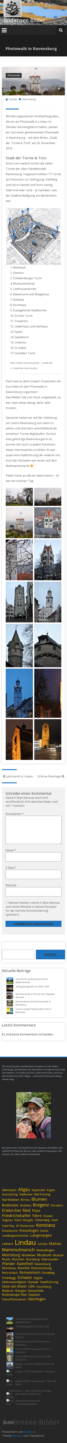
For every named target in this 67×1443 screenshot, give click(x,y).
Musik (6, 1259)
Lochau (42, 1244)
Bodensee (10, 1205)
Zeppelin (34, 1295)
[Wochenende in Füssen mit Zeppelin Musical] (9, 995)
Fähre (37, 1215)
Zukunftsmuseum (14, 1299)
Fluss (36, 1210)
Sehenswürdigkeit (14, 1282)
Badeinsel (26, 1194)
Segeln (38, 1278)
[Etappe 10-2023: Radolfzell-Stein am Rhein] (9, 1365)
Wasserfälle (36, 1291)
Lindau (25, 1242)
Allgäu (24, 1189)
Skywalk (33, 1282)
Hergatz (28, 1220)
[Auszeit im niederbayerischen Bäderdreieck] (9, 980)
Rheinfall (23, 1268)
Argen (51, 1190)
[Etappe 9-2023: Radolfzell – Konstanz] (9, 1373)
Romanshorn (30, 1272)
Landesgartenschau (15, 1235)
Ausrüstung (10, 1194)
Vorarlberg (43, 1287)
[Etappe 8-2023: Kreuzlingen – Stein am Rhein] (9, 1382)
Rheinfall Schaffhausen (28, 1394)
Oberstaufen (49, 1259)
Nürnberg (33, 1259)
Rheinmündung (41, 1268)
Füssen (48, 1216)
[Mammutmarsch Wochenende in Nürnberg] (9, 1003)
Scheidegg (9, 1278)
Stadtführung (49, 1282)
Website (11, 885)
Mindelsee (28, 1255)
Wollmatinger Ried (14, 1295)
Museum (44, 1254)
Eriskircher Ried (16, 1210)
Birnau (25, 1200)
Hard (17, 1220)
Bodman (25, 1205)
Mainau (55, 1243)
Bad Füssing (42, 1194)
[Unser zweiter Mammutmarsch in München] (9, 1010)
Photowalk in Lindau (33, 122)
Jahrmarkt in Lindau (19, 776)
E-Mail (11, 868)
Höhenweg (42, 1220)
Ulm (31, 1286)
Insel (54, 1220)
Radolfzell (25, 1263)
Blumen (39, 1199)
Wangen (20, 1291)
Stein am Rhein (14, 1286)
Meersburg (11, 1254)
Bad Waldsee (10, 1200)
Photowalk (14, 75)
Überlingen (37, 1299)
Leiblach (7, 1244)
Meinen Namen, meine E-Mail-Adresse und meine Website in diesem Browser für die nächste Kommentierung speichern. (33, 908)
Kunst (44, 1231)
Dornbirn (57, 1205)
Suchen (50, 954)
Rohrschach (10, 1273)
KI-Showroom (25, 1226)
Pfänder (8, 1263)
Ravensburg (29, 99)
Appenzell (38, 1190)
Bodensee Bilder (24, 20)
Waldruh (7, 1291)
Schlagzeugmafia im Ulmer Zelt (32, 986)
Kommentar (15, 814)
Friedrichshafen (16, 1215)
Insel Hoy (8, 1226)
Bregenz (41, 1205)
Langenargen (41, 1235)
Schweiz (24, 1277)
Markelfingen (45, 1250)
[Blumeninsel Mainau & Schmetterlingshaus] (9, 1402)
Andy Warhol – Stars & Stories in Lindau (30, 1390)
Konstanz (45, 1225)
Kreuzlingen (29, 1230)
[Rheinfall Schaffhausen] (9, 1395)
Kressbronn (10, 1231)
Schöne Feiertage (49, 776)
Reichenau (9, 1268)
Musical (58, 1255)
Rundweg (48, 1273)
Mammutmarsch (18, 1249)
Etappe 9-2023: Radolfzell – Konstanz (35, 1371)
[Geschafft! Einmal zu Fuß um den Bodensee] (9, 1358)
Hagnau (7, 1220)
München (18, 1259)
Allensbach (9, 1190)
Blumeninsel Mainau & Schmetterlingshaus (28, 1402)
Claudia (13, 99)
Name (11, 850)
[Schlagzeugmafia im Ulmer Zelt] (9, 988)
